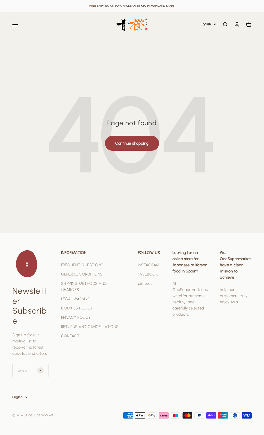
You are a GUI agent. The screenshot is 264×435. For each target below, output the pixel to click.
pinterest (146, 283)
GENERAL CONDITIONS (82, 274)
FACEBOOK (148, 274)
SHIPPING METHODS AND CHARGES (84, 286)
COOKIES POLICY (77, 308)
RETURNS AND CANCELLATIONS (90, 326)
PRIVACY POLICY (76, 317)
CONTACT (70, 336)
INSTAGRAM (149, 265)
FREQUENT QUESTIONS (82, 265)
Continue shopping (132, 143)
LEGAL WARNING (76, 299)
